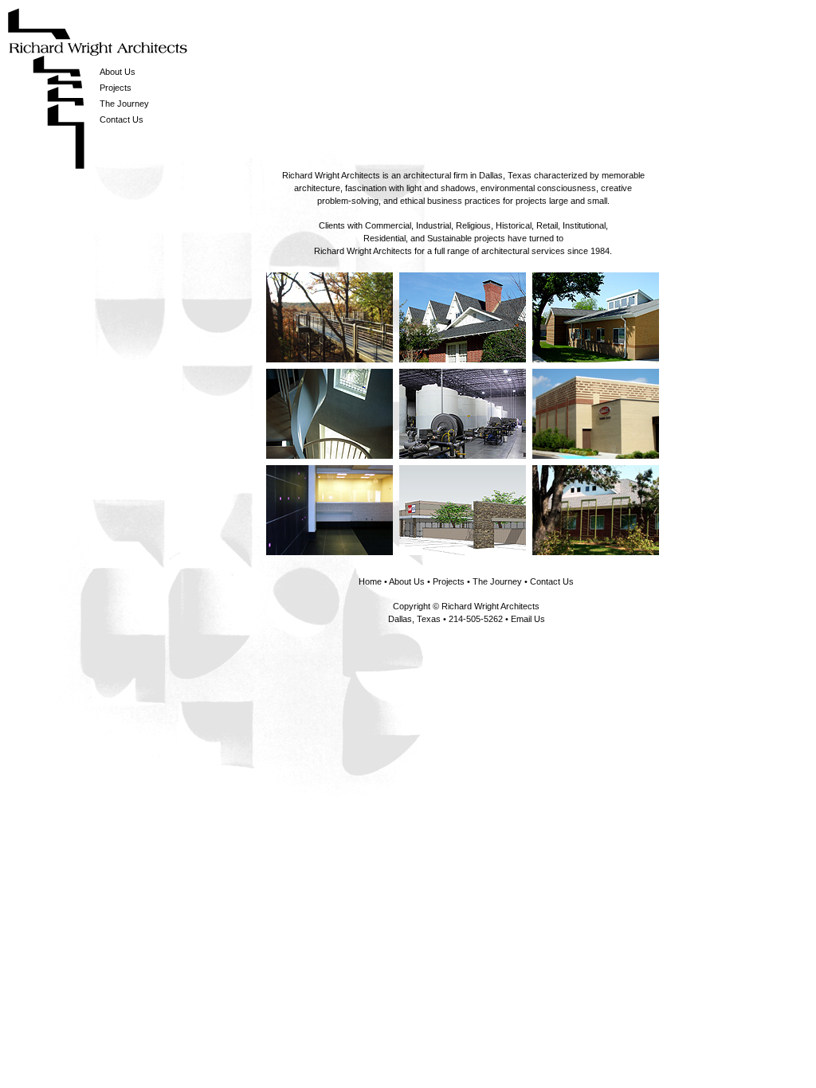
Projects (115, 88)
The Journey (124, 104)
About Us (117, 72)
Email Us (528, 619)
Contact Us (121, 119)
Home (370, 581)
